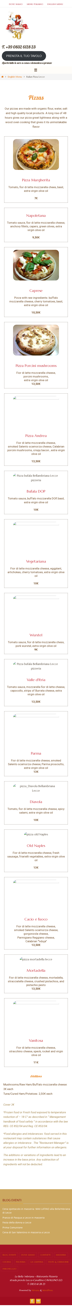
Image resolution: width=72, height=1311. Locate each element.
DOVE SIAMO (15, 4)
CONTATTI (45, 1255)
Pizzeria (20, 1262)
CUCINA (7, 1262)
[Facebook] (32, 1301)
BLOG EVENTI (9, 1255)
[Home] (2, 76)
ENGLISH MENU (55, 4)
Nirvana (35, 1290)
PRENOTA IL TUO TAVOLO (24, 56)
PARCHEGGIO (9, 1268)
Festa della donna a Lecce (17, 1222)
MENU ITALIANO (35, 4)
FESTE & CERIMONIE (58, 1262)
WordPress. (47, 1290)
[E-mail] (38, 1301)
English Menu (15, 76)
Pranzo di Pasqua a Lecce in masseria (24, 1217)
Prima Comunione (13, 1227)
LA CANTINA (37, 1262)
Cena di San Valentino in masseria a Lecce (26, 1232)
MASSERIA (61, 1255)
